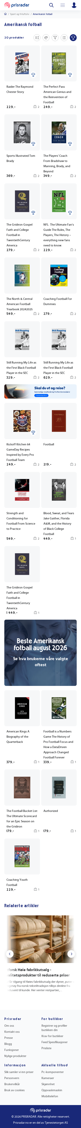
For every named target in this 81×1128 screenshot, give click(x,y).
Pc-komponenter (52, 1072)
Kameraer (47, 1078)
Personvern (11, 1078)
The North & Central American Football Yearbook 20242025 (19, 304)
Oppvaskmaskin (51, 1090)
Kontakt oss (12, 1031)
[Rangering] (33, 74)
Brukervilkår (12, 1084)
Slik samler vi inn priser (18, 1072)
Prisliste (46, 1048)
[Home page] (16, 5)
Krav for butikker (52, 1036)
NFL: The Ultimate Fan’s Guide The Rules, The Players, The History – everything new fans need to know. (58, 235)
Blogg (8, 1044)
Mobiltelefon (49, 1096)
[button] (59, 506)
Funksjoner (11, 1050)
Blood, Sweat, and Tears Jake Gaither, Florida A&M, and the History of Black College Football (58, 524)
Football (48, 444)
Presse (8, 1037)
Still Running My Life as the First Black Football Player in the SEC (21, 368)
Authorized (50, 811)
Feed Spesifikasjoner (54, 1042)
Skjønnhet (48, 1084)
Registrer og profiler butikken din (54, 1028)
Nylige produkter (15, 1056)
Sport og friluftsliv (19, 14)
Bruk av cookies (14, 1090)
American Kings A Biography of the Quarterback (17, 736)
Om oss (9, 1025)
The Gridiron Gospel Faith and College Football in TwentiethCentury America (19, 235)
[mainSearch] (51, 5)
